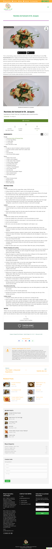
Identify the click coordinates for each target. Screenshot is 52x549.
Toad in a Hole (39, 397)
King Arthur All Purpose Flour (16, 138)
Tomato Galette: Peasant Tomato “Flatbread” (17, 398)
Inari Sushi (38, 390)
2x (44, 134)
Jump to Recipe (22, 52)
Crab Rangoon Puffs (16, 390)
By (29, 334)
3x (46, 134)
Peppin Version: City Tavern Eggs (40, 383)
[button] (4, 116)
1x (41, 134)
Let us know (25, 326)
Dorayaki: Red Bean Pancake (16, 383)
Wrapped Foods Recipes (8, 27)
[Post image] (6, 384)
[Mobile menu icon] (48, 7)
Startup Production (28, 547)
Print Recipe (31, 52)
